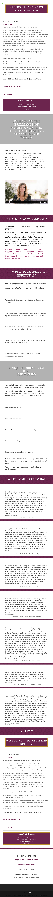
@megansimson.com (26, 859)
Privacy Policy (13, 895)
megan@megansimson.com (12, 86)
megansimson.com (26, 864)
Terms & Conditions (21, 895)
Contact (8, 895)
